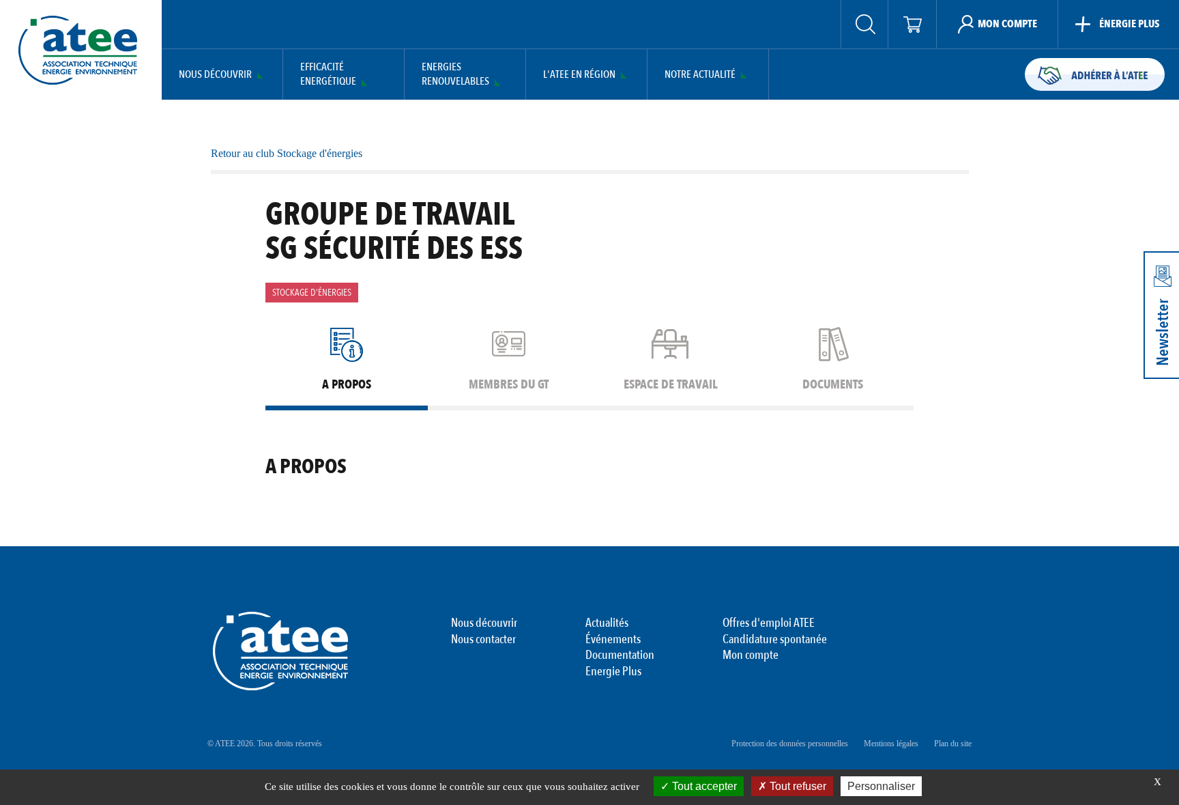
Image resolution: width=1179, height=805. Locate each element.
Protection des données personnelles (789, 743)
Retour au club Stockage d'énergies (286, 153)
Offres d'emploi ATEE (769, 623)
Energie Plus (613, 672)
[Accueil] (77, 50)
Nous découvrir (215, 75)
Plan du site (953, 743)
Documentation (619, 655)
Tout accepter (703, 786)
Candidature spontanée (775, 640)
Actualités (606, 623)
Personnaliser (881, 786)
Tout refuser (796, 786)
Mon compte (750, 655)
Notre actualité (700, 75)
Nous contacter (483, 640)
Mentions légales (891, 743)
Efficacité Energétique (328, 74)
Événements (613, 640)
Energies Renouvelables (455, 74)
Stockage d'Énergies (311, 292)
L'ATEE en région (579, 75)
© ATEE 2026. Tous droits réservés (264, 743)
